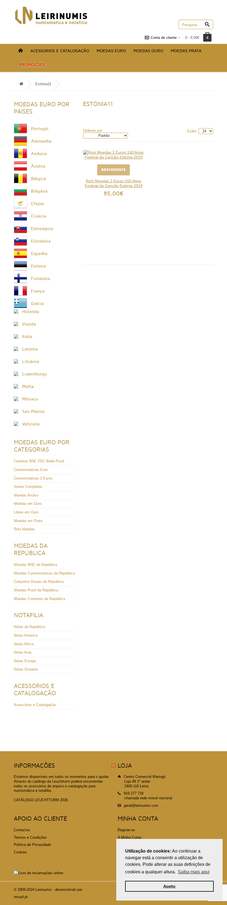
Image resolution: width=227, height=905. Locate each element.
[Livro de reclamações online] (38, 873)
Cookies (20, 852)
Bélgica (38, 178)
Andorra (39, 153)
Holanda (30, 311)
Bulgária (39, 191)
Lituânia (30, 361)
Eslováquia (42, 228)
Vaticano (31, 424)
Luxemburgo (34, 374)
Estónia (38, 266)
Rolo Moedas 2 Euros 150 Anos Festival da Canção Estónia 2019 (114, 183)
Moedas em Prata (28, 521)
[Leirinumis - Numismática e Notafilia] (51, 15)
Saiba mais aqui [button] (194, 871)
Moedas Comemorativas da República (44, 573)
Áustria (38, 166)
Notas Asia (22, 652)
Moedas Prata (186, 51)
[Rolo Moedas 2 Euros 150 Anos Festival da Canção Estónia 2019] (113, 155)
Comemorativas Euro (31, 470)
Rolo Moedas (24, 529)
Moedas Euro (111, 51)
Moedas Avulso (26, 495)
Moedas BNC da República (35, 565)
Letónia (30, 349)
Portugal (39, 128)
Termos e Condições (30, 837)
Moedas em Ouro (28, 503)
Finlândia (40, 278)
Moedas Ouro (148, 51)
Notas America (25, 635)
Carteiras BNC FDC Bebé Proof (39, 461)
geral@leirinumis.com (141, 805)
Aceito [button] (169, 886)
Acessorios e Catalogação (59, 51)
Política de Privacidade (32, 845)
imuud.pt (21, 897)
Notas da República (29, 627)
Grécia (37, 303)
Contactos (22, 830)
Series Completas (28, 487)
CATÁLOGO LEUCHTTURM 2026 (41, 800)
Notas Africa (23, 644)
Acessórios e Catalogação (35, 705)
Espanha (39, 253)
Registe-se (126, 830)
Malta (28, 386)
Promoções (32, 64)
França (38, 291)
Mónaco (30, 399)
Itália (27, 336)
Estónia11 (43, 84)
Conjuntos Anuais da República (39, 581)
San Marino (33, 411)
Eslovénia (41, 241)
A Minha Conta (129, 837)
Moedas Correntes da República (39, 599)
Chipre (37, 203)
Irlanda (29, 324)
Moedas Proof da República (36, 590)
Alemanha (41, 141)
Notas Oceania (26, 669)
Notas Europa (25, 661)
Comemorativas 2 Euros (33, 478)
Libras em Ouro (26, 512)
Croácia (38, 216)
